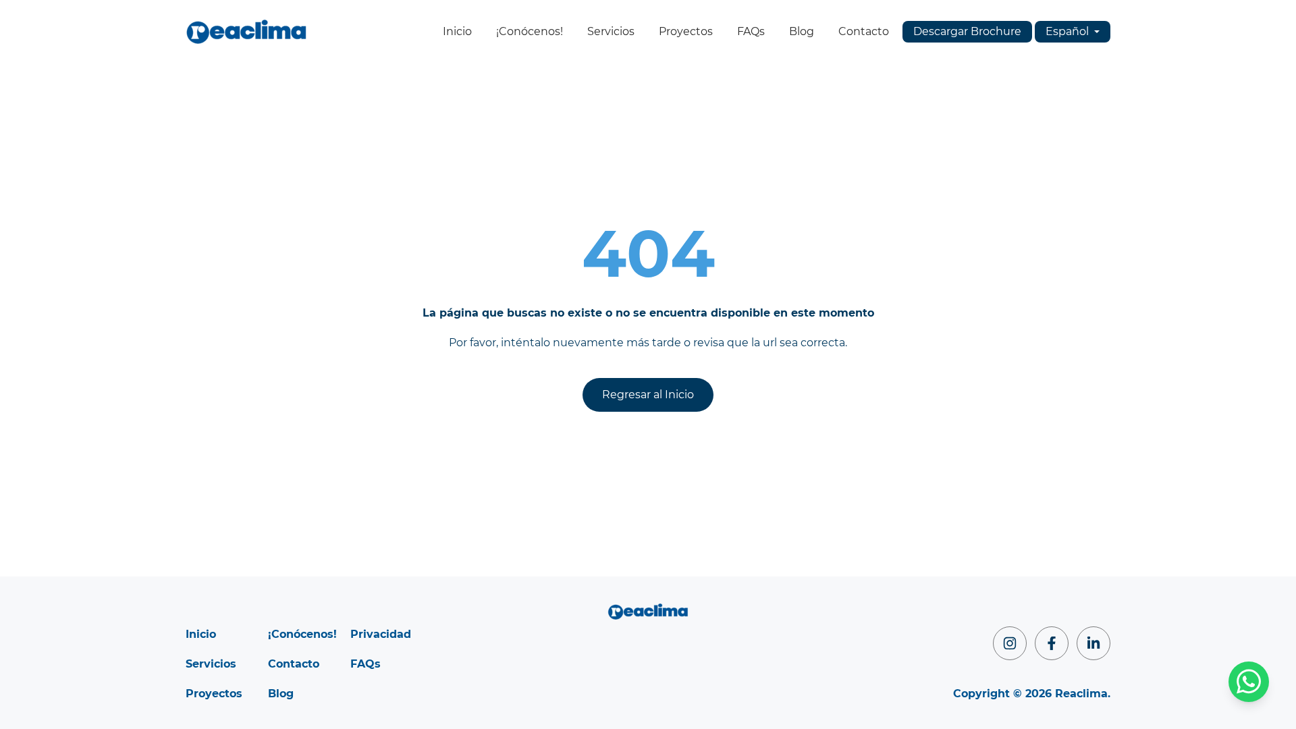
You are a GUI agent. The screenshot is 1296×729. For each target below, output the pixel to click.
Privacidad (380, 634)
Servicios (610, 31)
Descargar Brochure (967, 31)
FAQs (751, 31)
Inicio (457, 31)
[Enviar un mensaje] (1248, 682)
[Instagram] (1010, 643)
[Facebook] (1052, 643)
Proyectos (686, 31)
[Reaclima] (246, 32)
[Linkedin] (1093, 643)
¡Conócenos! (529, 31)
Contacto (863, 31)
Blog (801, 31)
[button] (1072, 32)
